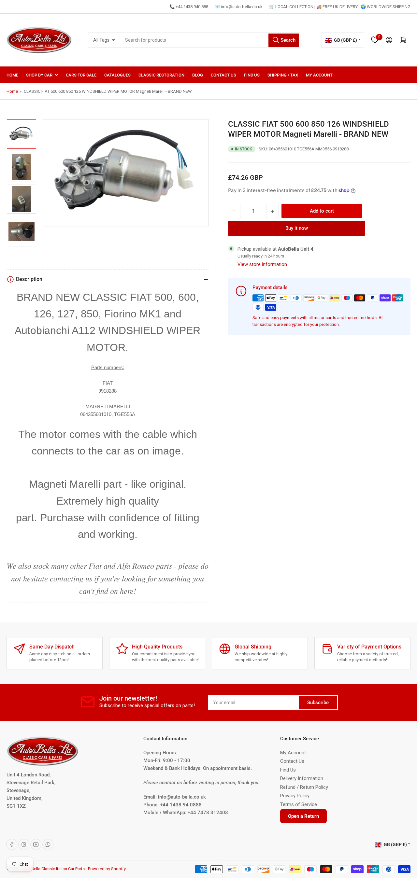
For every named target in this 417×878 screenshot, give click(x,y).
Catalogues (117, 75)
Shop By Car (39, 75)
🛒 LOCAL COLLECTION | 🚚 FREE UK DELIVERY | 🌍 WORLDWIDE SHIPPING (339, 6)
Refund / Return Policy (304, 787)
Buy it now (296, 228)
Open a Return (303, 816)
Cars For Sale (81, 75)
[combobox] (210, 40)
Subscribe (318, 702)
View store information (262, 264)
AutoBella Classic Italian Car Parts (53, 868)
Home (12, 75)
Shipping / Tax (282, 75)
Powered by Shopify (107, 868)
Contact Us (223, 75)
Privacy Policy (294, 796)
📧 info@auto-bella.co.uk (239, 6)
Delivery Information (301, 778)
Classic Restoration (161, 75)
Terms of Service (298, 804)
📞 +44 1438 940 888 (188, 6)
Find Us (252, 75)
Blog (197, 75)
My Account (319, 75)
